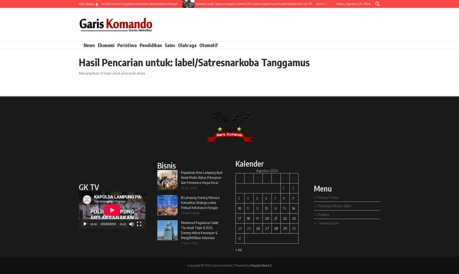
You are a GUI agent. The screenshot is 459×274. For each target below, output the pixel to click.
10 (239, 208)
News (89, 45)
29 (285, 228)
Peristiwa (127, 45)
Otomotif (208, 45)
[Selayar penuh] (139, 224)
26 (258, 228)
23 (294, 218)
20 (267, 218)
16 (293, 208)
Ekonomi (106, 45)
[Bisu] (131, 224)
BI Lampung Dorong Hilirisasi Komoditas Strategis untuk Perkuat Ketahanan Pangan (200, 203)
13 (266, 208)
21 (275, 218)
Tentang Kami (328, 223)
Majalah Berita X (261, 265)
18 (248, 218)
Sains (170, 45)
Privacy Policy (328, 197)
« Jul (238, 250)
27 (267, 228)
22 (285, 218)
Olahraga (187, 45)
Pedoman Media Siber (334, 206)
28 (276, 228)
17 (239, 218)
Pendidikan (151, 45)
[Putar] (85, 224)
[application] (112, 210)
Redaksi (323, 215)
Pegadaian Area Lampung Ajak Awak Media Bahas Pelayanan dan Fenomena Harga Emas (201, 177)
